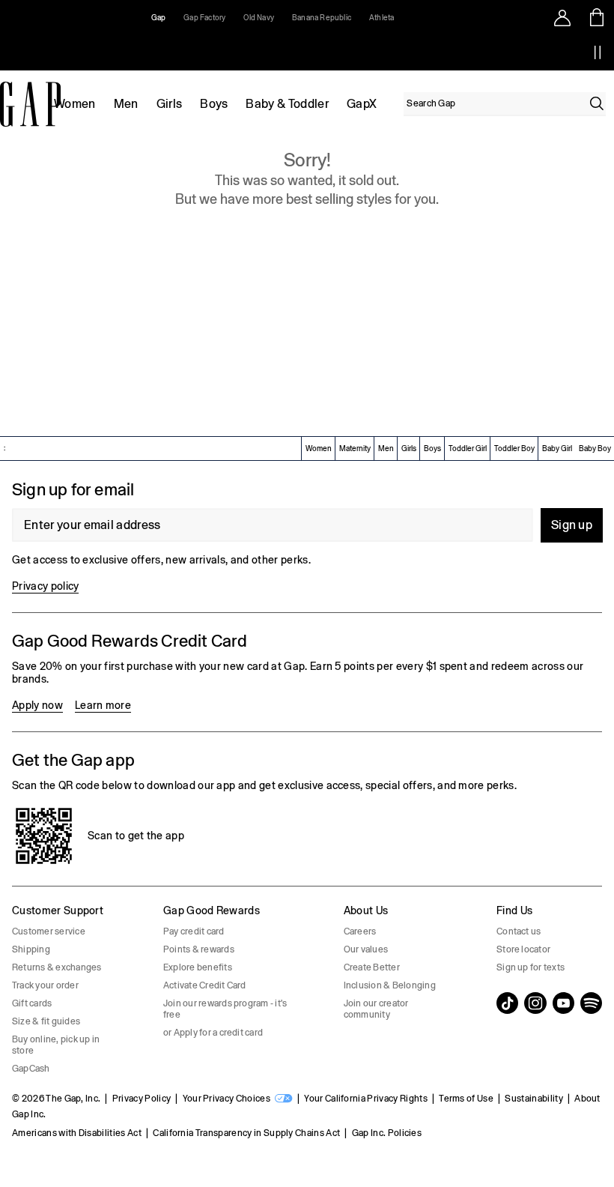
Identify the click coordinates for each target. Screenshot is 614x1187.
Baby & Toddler (287, 104)
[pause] (597, 52)
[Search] (597, 103)
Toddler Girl (468, 448)
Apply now (37, 705)
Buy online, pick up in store (56, 1045)
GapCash (31, 1068)
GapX (362, 104)
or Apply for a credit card (213, 1032)
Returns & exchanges (57, 967)
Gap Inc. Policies (387, 1133)
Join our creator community (376, 1009)
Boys (214, 104)
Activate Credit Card (204, 985)
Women (75, 104)
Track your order (45, 985)
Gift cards (32, 1003)
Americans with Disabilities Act (77, 1133)
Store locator (523, 949)
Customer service (48, 931)
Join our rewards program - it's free (225, 1009)
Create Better (372, 967)
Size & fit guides (46, 1021)
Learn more (103, 705)
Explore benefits (197, 967)
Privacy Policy (141, 1098)
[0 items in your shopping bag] (597, 17)
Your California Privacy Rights (366, 1098)
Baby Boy (595, 448)
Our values (366, 949)
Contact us (518, 931)
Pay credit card (194, 931)
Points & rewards (198, 949)
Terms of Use (466, 1098)
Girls (169, 104)
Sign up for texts (530, 967)
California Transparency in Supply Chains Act (246, 1133)
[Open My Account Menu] (562, 17)
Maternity (355, 448)
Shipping (31, 949)
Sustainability (533, 1098)
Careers (360, 931)
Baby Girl (557, 448)
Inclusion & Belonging (390, 985)
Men (126, 104)
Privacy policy (45, 586)
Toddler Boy (514, 448)
